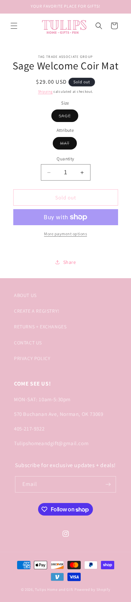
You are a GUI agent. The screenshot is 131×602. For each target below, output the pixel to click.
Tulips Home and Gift (54, 589)
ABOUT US (25, 295)
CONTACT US (28, 343)
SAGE (68, 117)
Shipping (45, 91)
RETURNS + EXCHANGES (40, 326)
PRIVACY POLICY (32, 358)
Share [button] (69, 262)
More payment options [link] (65, 233)
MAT (68, 145)
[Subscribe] (108, 484)
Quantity (65, 159)
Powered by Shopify (92, 589)
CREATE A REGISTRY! (36, 311)
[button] (14, 25)
